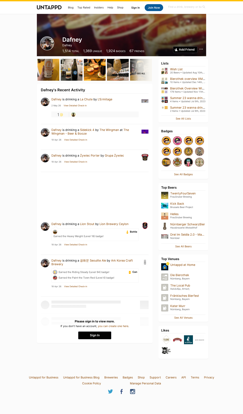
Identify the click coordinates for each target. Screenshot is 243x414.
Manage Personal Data (145, 383)
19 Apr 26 (56, 140)
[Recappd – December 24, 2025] (166, 151)
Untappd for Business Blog (81, 377)
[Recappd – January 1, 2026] (166, 141)
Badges (128, 377)
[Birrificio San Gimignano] (188, 340)
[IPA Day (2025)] (199, 162)
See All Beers (183, 246)
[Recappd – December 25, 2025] (199, 141)
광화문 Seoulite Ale (93, 260)
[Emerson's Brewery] (177, 340)
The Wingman (110, 130)
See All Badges (183, 174)
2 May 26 (56, 105)
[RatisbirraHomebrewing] (73, 114)
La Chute (86, 99)
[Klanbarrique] (166, 350)
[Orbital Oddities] (177, 141)
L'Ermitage (105, 99)
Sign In (135, 7)
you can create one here (113, 326)
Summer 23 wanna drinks (188, 98)
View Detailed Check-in (75, 105)
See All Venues (183, 317)
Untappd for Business (43, 377)
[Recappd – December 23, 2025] (177, 151)
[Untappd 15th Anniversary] (166, 162)
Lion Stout (87, 224)
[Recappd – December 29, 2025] (188, 141)
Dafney (56, 99)
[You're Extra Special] (177, 162)
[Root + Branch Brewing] (199, 340)
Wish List (176, 69)
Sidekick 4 (87, 130)
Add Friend (187, 49)
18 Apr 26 (56, 162)
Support (155, 377)
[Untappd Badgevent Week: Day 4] (199, 151)
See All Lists (183, 118)
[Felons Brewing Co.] (166, 340)
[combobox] (187, 7)
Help (110, 7)
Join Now (154, 7)
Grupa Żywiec (114, 155)
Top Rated (83, 7)
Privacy (209, 377)
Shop (120, 7)
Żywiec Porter (90, 155)
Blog (71, 7)
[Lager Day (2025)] (188, 151)
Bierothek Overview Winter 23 (191, 88)
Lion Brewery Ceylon (114, 224)
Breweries (111, 377)
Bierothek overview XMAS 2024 (192, 79)
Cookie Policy (91, 383)
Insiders (99, 7)
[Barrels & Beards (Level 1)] (188, 162)
